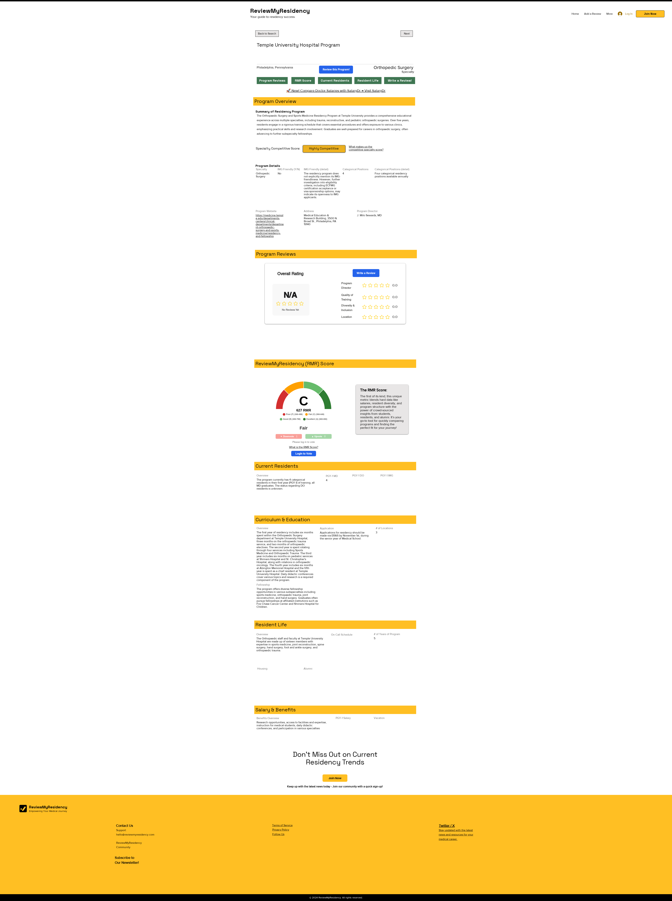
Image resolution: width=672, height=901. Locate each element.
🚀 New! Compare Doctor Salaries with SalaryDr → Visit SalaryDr (336, 90)
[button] (650, 13)
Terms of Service (282, 825)
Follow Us (278, 834)
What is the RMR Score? (303, 447)
